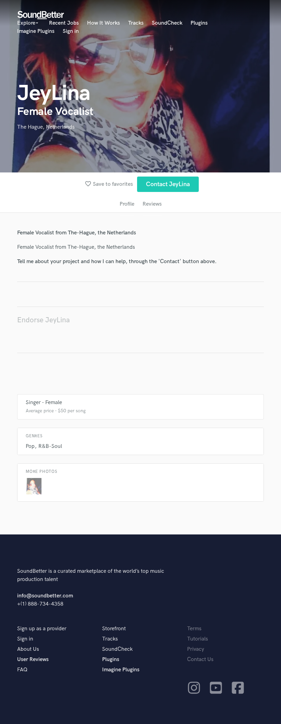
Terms (194, 628)
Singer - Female (44, 402)
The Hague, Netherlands (46, 127)
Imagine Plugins (35, 31)
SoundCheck (167, 23)
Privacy (195, 649)
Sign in (71, 31)
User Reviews (33, 659)
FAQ (22, 670)
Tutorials (197, 639)
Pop (30, 446)
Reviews (152, 204)
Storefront (114, 628)
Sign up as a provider (41, 628)
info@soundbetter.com (45, 596)
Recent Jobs (64, 23)
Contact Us (200, 659)
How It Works (103, 23)
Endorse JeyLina (43, 320)
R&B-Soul (50, 446)
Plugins (199, 23)
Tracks (136, 23)
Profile (127, 204)
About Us (28, 649)
